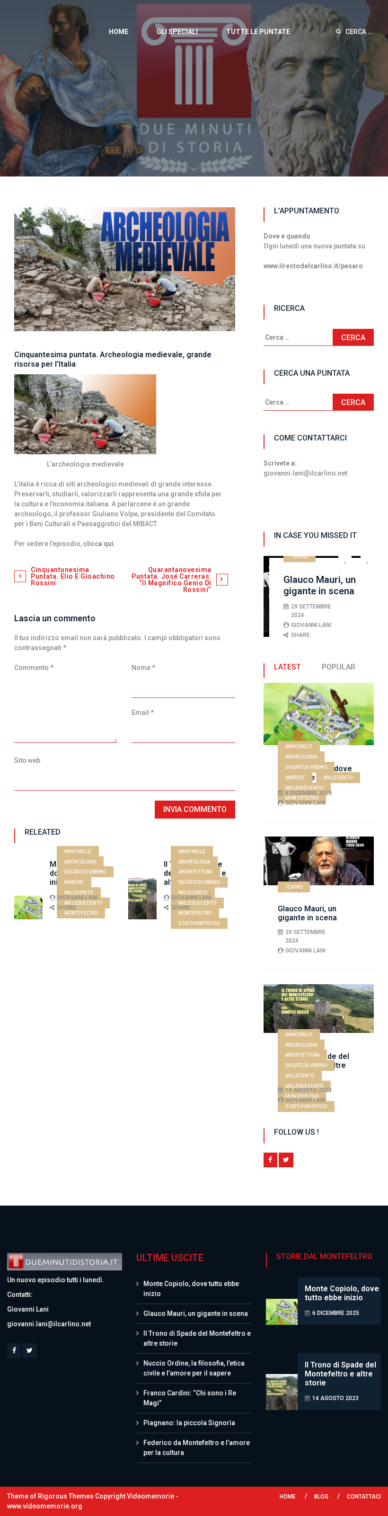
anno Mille (77, 851)
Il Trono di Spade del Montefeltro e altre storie (340, 1373)
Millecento (78, 892)
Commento (33, 667)
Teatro (299, 556)
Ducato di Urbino (85, 871)
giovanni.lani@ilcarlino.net (49, 1324)
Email (143, 712)
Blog (321, 1496)
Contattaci (364, 1496)
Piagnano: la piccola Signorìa (189, 1423)
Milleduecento (83, 903)
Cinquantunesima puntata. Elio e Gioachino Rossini (73, 576)
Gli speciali (177, 31)
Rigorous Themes (66, 1496)
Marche (74, 882)
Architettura (195, 871)
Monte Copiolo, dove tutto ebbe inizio (342, 1293)
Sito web (27, 760)
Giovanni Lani (77, 897)
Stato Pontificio (199, 923)
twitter (286, 1160)
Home (118, 31)
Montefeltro (80, 913)
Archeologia (80, 861)
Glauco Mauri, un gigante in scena (319, 585)
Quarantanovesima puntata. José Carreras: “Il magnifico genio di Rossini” (172, 579)
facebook (270, 1160)
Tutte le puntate (258, 31)
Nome (143, 667)
